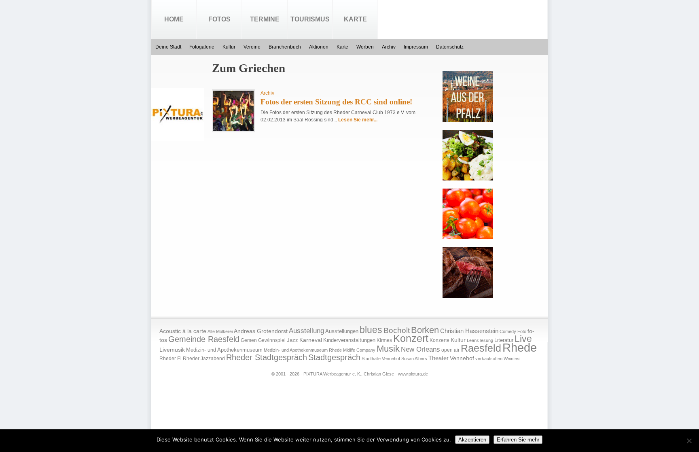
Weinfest (512, 358)
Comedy (508, 331)
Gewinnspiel (272, 340)
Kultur (228, 47)
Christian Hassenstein (469, 331)
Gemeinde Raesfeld (203, 339)
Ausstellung (306, 331)
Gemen (249, 340)
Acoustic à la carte (182, 331)
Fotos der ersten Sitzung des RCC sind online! (336, 102)
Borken (425, 330)
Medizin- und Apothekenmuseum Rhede (303, 350)
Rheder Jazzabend (204, 358)
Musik (388, 349)
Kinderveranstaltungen (349, 340)
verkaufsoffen (488, 358)
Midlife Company (359, 350)
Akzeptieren (472, 440)
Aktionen (318, 47)
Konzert (410, 338)
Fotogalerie (201, 47)
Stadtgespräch (334, 357)
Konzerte (439, 340)
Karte (355, 19)
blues (371, 330)
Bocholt (396, 330)
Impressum (416, 47)
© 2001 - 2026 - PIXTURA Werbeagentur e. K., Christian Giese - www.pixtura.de (349, 373)
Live (523, 338)
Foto (521, 331)
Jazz (292, 340)
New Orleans (420, 349)
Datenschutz (450, 47)
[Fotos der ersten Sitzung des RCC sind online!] (233, 129)
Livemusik (172, 349)
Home (174, 19)
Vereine (252, 47)
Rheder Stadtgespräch (266, 357)
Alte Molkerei (220, 331)
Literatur (503, 340)
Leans (473, 340)
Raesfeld (481, 348)
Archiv (389, 47)
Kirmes (384, 340)
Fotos (219, 19)
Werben (365, 47)
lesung (486, 340)
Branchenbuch (285, 47)
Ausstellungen (341, 331)
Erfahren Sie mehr (518, 440)
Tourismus (310, 19)
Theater (438, 357)
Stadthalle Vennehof (381, 358)
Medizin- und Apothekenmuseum (224, 350)
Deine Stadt (168, 47)
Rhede (519, 347)
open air (450, 350)
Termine (265, 19)
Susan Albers (414, 358)
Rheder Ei (170, 358)
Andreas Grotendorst (261, 331)
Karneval (310, 340)
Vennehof (462, 358)
